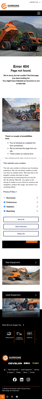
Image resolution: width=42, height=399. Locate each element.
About (25, 372)
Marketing (10, 211)
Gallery (18, 372)
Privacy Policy (25, 388)
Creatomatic (15, 390)
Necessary (10, 198)
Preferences (11, 202)
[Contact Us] (2, 396)
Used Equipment (26, 369)
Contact (32, 372)
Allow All (21, 219)
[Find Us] (12, 396)
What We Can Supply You (11, 325)
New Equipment (13, 369)
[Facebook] (16, 396)
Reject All (21, 233)
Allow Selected (21, 226)
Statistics (10, 207)
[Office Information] (7, 396)
